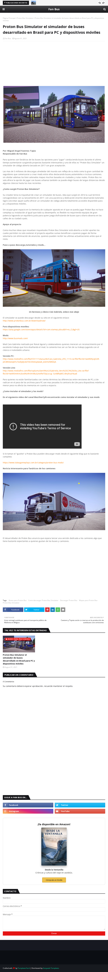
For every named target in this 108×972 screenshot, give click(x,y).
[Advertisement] (54, 63)
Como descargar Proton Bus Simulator (43, 600)
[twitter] (80, 805)
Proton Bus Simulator (25, 18)
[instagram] (28, 811)
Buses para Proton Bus (18, 600)
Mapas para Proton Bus (88, 600)
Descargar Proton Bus (68, 600)
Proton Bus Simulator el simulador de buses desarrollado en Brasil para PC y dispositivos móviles (19, 659)
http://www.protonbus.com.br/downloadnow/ (24, 320)
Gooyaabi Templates (51, 968)
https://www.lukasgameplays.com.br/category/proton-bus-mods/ (33, 462)
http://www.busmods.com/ (15, 338)
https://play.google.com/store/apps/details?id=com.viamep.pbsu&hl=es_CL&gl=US (41, 329)
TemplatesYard (24, 968)
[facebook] (28, 805)
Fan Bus (54, 9)
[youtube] (80, 811)
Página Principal (9, 18)
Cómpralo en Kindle (54, 880)
